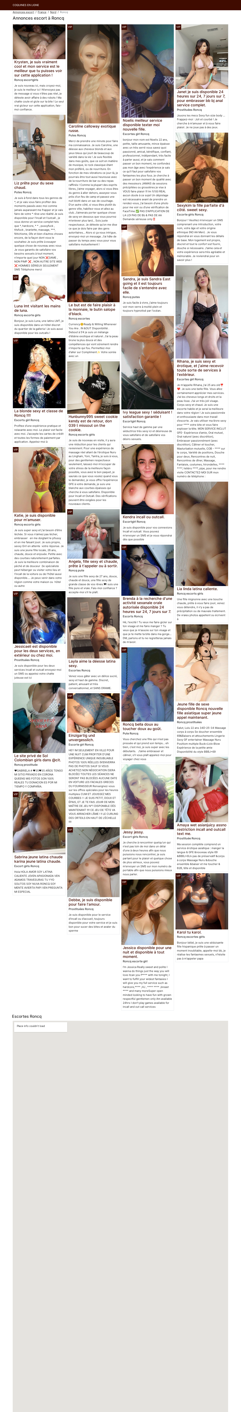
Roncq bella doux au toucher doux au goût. (142, 726)
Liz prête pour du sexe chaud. (33, 185)
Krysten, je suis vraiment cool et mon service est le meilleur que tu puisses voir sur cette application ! (38, 68)
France (42, 12)
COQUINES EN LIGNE (26, 5)
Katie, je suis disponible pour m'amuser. (34, 517)
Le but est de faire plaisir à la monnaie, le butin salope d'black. (92, 309)
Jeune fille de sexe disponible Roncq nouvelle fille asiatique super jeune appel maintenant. (200, 711)
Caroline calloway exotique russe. (92, 128)
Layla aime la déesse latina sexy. (92, 663)
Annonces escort (23, 12)
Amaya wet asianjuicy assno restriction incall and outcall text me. (202, 829)
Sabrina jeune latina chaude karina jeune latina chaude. (38, 859)
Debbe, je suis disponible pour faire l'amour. (90, 902)
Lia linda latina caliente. (197, 589)
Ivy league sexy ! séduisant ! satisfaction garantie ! (147, 414)
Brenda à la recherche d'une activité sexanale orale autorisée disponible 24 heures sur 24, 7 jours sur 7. (147, 605)
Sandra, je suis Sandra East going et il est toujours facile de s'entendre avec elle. (146, 285)
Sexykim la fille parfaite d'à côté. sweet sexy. (200, 207)
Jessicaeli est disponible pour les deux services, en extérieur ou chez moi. (37, 650)
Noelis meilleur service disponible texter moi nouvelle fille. (142, 124)
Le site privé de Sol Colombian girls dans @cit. (37, 758)
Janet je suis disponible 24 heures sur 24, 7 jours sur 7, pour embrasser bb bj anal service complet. (201, 98)
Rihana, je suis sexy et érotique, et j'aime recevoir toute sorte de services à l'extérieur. (200, 368)
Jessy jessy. (133, 832)
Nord (53, 12)
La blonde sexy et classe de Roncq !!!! (38, 413)
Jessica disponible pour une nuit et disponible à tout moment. (147, 952)
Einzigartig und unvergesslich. (82, 737)
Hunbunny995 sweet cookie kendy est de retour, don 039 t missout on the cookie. (93, 423)
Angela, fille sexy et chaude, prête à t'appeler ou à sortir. (93, 563)
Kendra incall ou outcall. (144, 517)
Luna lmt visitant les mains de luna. (37, 308)
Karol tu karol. (189, 932)
